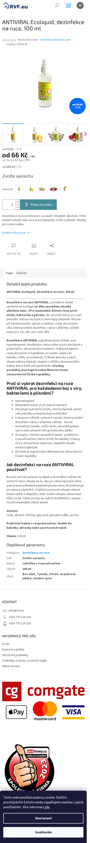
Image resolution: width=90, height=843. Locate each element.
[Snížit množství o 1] (18, 207)
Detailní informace (14, 233)
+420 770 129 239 (20, 617)
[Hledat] (57, 5)
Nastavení (43, 818)
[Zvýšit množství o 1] (18, 202)
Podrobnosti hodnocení (55, 40)
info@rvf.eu (16, 610)
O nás (6, 644)
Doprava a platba (13, 649)
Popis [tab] (9, 273)
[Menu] (80, 5)
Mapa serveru (11, 666)
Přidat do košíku (41, 204)
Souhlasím (43, 832)
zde (47, 807)
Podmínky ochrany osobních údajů (24, 661)
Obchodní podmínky (15, 655)
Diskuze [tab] (21, 273)
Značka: (16, 44)
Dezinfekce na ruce (36, 553)
